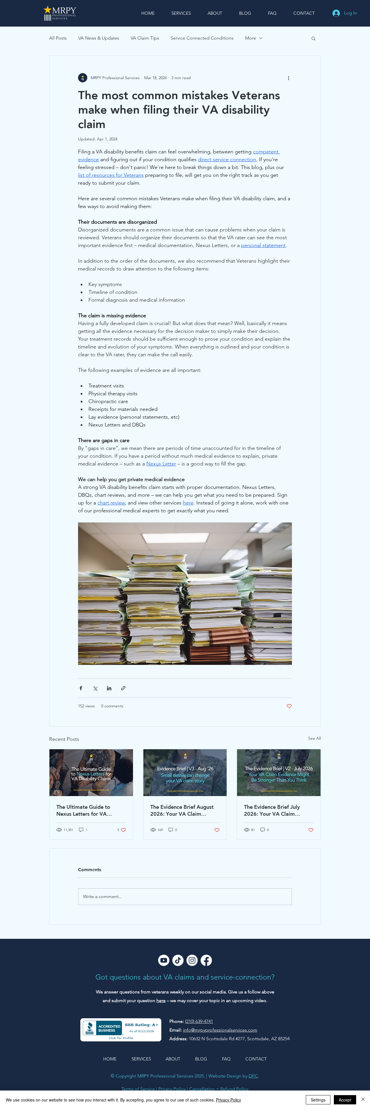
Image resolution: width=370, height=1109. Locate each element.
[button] (313, 38)
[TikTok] (178, 960)
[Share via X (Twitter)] (95, 688)
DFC (253, 1076)
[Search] (320, 13)
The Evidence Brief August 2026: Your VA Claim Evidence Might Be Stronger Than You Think (184, 810)
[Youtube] (163, 960)
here (161, 1000)
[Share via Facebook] (81, 688)
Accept (345, 1100)
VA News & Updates (98, 38)
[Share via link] (123, 688)
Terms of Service (138, 1089)
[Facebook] (206, 960)
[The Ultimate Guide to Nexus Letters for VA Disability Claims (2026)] (91, 772)
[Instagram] (192, 960)
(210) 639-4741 (199, 1021)
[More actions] (288, 77)
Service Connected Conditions (202, 38)
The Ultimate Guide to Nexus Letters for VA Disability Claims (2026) (85, 810)
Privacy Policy (172, 1089)
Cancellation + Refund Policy (218, 1089)
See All (314, 738)
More (250, 38)
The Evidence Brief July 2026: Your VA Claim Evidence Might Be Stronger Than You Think (278, 810)
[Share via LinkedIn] (109, 688)
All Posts (58, 38)
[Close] (363, 1099)
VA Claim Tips (145, 38)
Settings (318, 1100)
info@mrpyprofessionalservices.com (220, 1030)
